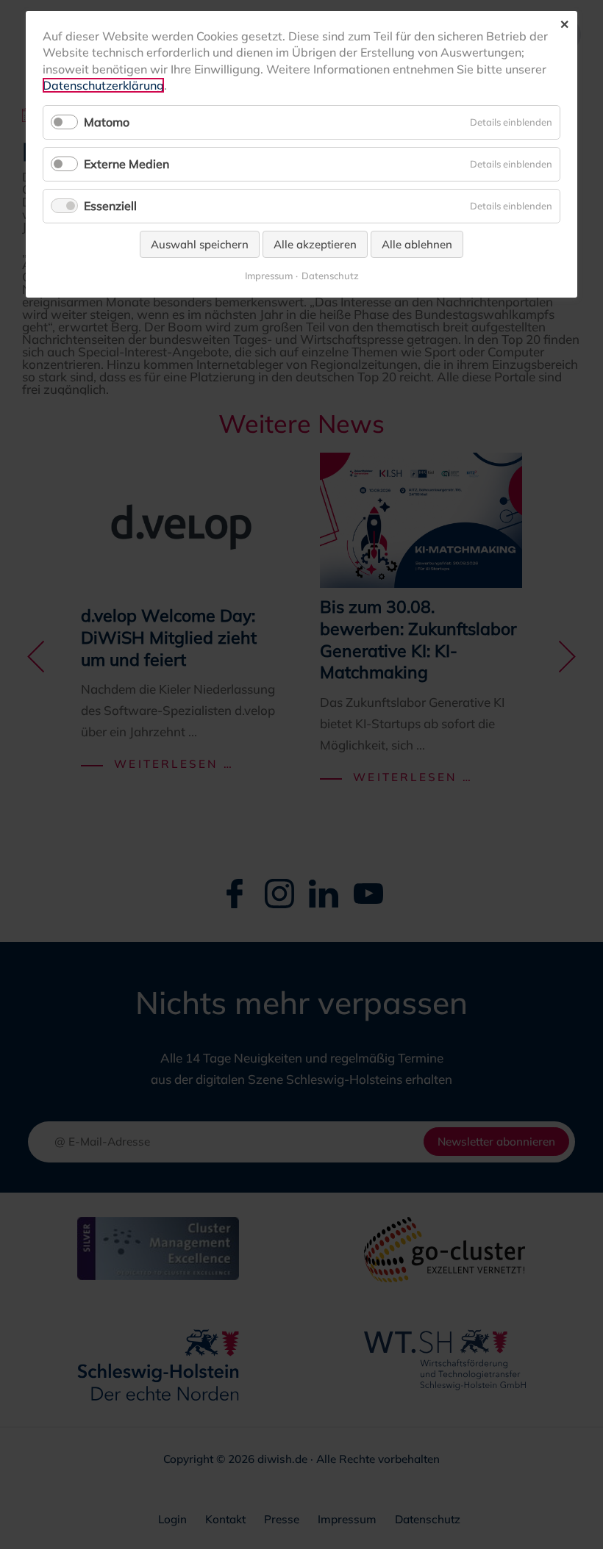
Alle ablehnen (417, 244)
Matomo (106, 122)
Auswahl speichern (200, 244)
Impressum (269, 276)
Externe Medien (126, 164)
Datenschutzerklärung (103, 85)
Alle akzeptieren (315, 244)
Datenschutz (330, 276)
